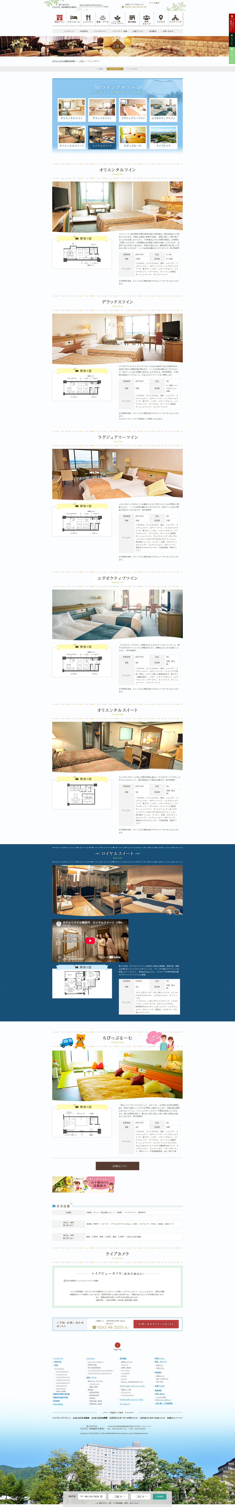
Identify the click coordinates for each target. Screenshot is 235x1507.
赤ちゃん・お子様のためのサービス (132, 1381)
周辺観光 (158, 1372)
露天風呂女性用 (94, 1395)
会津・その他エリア (162, 1378)
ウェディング (175, 21)
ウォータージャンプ (127, 1395)
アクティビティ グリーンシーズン (132, 1386)
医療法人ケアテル (126, 1362)
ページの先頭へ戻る (117, 1346)
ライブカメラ (125, 1404)
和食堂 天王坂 (92, 1364)
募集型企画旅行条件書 (61, 1394)
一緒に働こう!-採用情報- (164, 1403)
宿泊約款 (56, 1401)
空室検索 (159, 1497)
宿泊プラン (60, 21)
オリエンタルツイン (62, 1371)
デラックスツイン (61, 1374)
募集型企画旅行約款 (60, 1397)
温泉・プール (103, 21)
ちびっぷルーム (61, 1388)
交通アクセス (160, 1386)
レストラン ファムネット (95, 1362)
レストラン (88, 21)
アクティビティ (126, 1392)
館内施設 (132, 21)
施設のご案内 (94, 1386)
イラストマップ (94, 1384)
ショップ (124, 1379)
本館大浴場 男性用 (96, 1401)
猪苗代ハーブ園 (126, 1389)
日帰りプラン (160, 1368)
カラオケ (124, 1376)
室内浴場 (92, 1398)
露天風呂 (90, 1389)
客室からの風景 (61, 1391)
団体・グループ (160, 1362)
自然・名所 (159, 1381)
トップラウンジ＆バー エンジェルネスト (100, 1370)
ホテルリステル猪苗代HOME (63, 61)
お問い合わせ (160, 1394)
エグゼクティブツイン (63, 1380)
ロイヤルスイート (169, 912)
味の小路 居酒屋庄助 (94, 1367)
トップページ (58, 1358)
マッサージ (124, 1364)
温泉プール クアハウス (95, 1381)
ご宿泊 (81, 61)
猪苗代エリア (160, 1376)
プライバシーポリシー (163, 1400)
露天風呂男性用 (94, 1392)
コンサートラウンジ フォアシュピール (100, 1373)
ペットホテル (132, 69)
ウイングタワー (115, 69)
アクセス (161, 21)
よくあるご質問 (161, 1397)
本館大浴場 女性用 (96, 1403)
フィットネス (125, 1370)
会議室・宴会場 (126, 1367)
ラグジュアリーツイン (63, 1377)
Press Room (58, 1404)
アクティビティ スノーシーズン (131, 1400)
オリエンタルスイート (63, 1383)
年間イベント (160, 1358)
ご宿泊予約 (57, 1362)
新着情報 (158, 1390)
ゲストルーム (74, 21)
